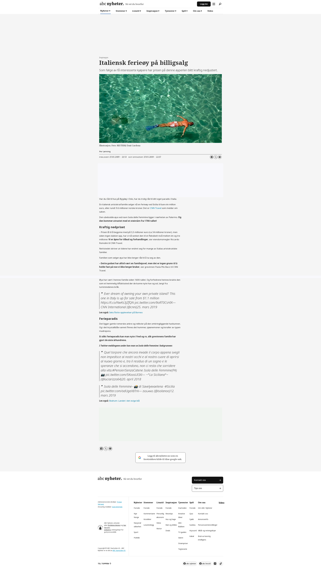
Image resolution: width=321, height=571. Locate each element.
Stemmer (120, 11)
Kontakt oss (200, 480)
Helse (158, 523)
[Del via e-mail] (220, 157)
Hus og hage (171, 519)
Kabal (191, 536)
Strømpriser (183, 543)
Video (210, 11)
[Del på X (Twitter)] (216, 157)
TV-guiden (182, 532)
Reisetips (169, 513)
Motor (159, 528)
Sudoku (192, 525)
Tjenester (170, 11)
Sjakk (191, 519)
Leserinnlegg (149, 525)
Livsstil (135, 11)
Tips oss (198, 488)
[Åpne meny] (214, 4)
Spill (184, 11)
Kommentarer (149, 513)
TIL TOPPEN (103, 563)
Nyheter (104, 10)
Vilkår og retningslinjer (207, 530)
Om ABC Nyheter (205, 508)
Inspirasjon (152, 11)
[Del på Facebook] (212, 157)
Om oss (196, 11)
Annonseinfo (203, 519)
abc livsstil (206, 563)
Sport (136, 532)
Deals (168, 530)
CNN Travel (155, 208)
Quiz (191, 513)
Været (180, 538)
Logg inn (204, 4)
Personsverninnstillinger (207, 525)
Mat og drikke (171, 525)
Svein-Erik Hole (117, 507)
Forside (137, 508)
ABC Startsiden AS (119, 550)
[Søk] (220, 4)
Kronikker (147, 519)
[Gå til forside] (147, 4)
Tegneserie (182, 549)
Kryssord (193, 530)
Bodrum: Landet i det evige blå (124, 400)
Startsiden (182, 508)
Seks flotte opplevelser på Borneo (126, 312)
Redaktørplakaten (114, 525)
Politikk (137, 538)
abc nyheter (191, 563)
